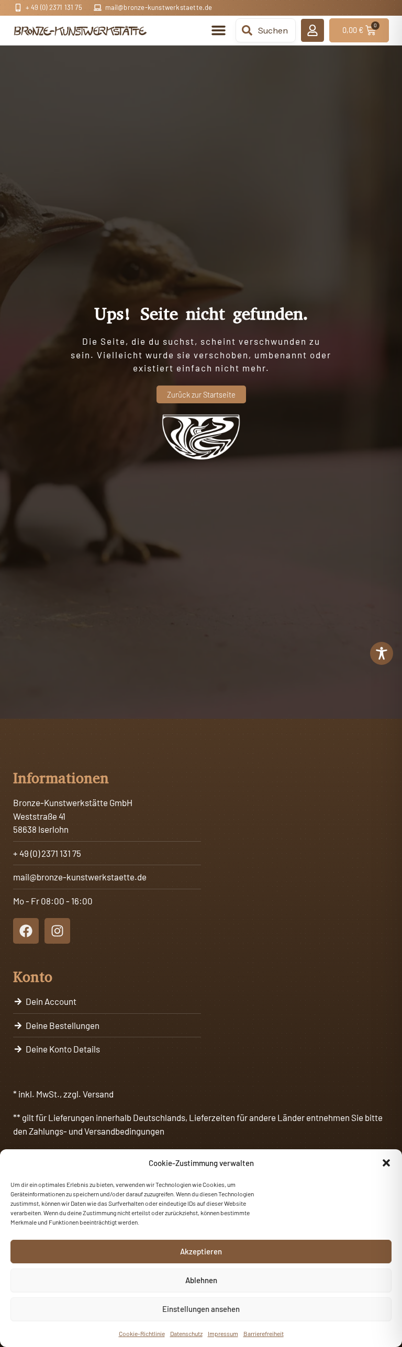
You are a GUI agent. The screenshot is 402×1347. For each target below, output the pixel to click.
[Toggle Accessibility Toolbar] (381, 653)
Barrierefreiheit (263, 1333)
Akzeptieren (201, 1251)
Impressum (223, 1333)
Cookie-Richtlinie (142, 1333)
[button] (386, 1163)
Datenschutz (186, 1333)
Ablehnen (201, 1280)
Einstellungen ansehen (201, 1309)
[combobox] (266, 30)
